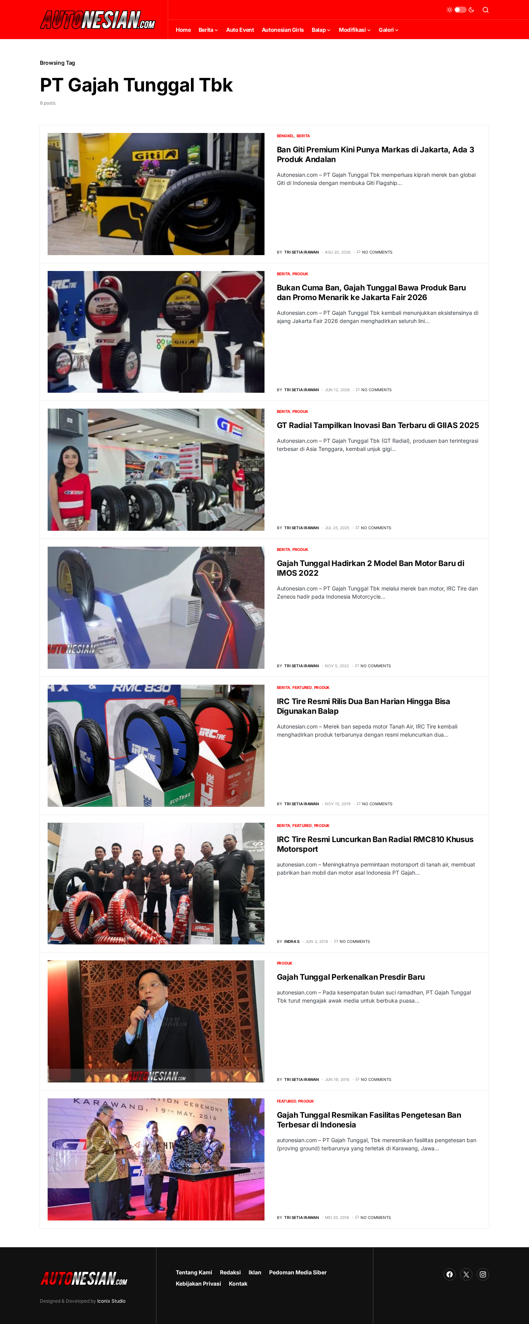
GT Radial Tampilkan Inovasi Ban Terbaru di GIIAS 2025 (378, 425)
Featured (302, 687)
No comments (377, 252)
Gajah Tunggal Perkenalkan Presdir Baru (351, 977)
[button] (460, 9)
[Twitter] (466, 1274)
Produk (300, 273)
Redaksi (230, 1272)
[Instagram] (483, 1274)
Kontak (238, 1283)
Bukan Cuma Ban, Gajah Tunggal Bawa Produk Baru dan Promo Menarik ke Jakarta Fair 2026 (371, 292)
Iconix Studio (111, 1301)
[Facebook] (449, 1274)
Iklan (255, 1272)
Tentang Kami (194, 1272)
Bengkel (285, 135)
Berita (303, 135)
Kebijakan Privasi (198, 1283)
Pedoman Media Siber (298, 1272)
